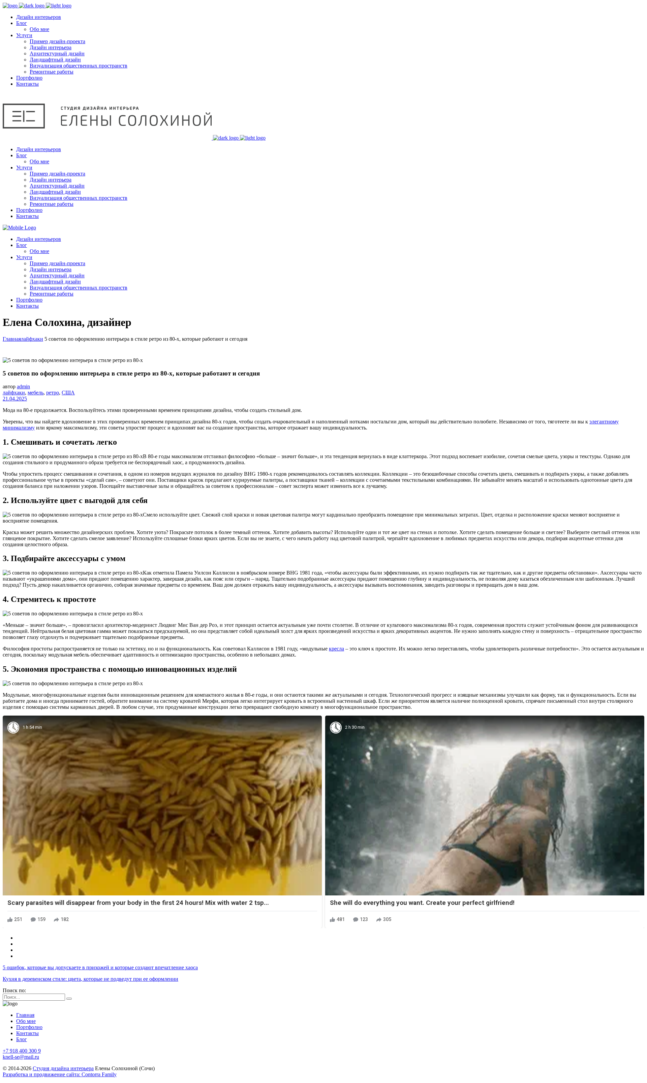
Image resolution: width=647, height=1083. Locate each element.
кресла (336, 648)
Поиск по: (14, 990)
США (68, 392)
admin (23, 386)
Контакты (27, 1033)
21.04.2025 (15, 398)
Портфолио (29, 1027)
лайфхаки (32, 339)
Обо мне (26, 1021)
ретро (52, 392)
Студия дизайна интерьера (63, 1068)
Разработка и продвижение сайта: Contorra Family (60, 1074)
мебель (35, 392)
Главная (12, 339)
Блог (21, 1039)
